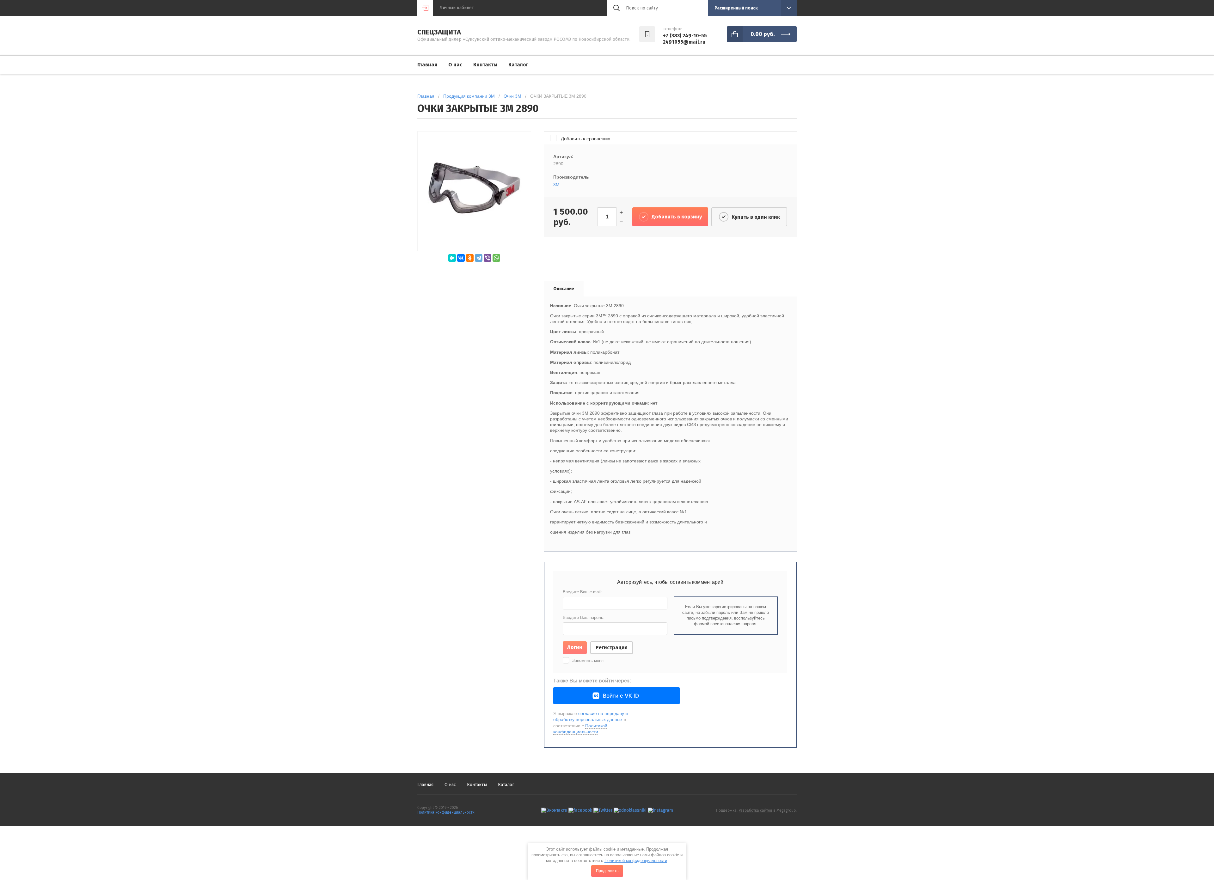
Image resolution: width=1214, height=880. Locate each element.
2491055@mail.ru (684, 42)
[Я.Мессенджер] (452, 258)
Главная (427, 65)
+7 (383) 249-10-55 (685, 36)
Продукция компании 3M (469, 96)
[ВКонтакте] (461, 258)
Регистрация (612, 648)
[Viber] (487, 258)
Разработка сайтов (755, 810)
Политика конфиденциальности (446, 812)
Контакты (485, 65)
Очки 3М (512, 96)
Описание (563, 288)
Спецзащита (439, 32)
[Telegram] (478, 258)
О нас (455, 65)
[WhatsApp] (496, 258)
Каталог (518, 65)
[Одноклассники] (470, 258)
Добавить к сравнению (585, 138)
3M (556, 184)
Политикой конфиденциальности (635, 860)
